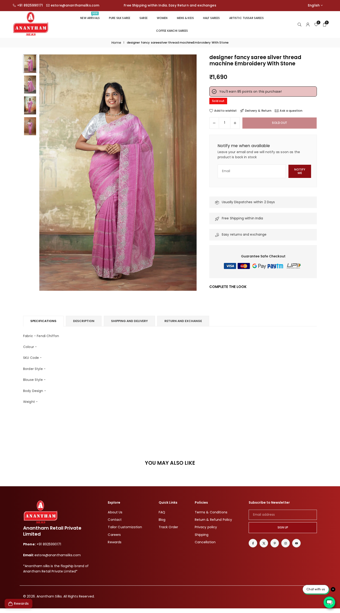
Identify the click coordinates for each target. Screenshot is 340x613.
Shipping (202, 534)
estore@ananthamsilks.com (75, 5)
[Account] (308, 24)
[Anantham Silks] (31, 24)
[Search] (299, 24)
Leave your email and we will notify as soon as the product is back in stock (259, 154)
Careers (114, 534)
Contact (115, 519)
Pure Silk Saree (119, 18)
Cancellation (205, 542)
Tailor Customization (125, 527)
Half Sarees (211, 18)
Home (116, 42)
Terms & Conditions (211, 512)
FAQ (162, 512)
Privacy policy (206, 527)
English (314, 5)
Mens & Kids (185, 18)
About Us (115, 512)
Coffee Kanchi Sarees (172, 31)
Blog (162, 519)
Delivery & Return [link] (258, 111)
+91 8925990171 (30, 5)
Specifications (43, 321)
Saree (143, 18)
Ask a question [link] (291, 111)
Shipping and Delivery (129, 321)
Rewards (114, 542)
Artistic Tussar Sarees (246, 18)
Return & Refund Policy (213, 519)
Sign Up (283, 527)
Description (83, 321)
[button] (185, 172)
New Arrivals (90, 16)
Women (162, 18)
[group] (118, 172)
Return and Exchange (183, 321)
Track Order (168, 527)
